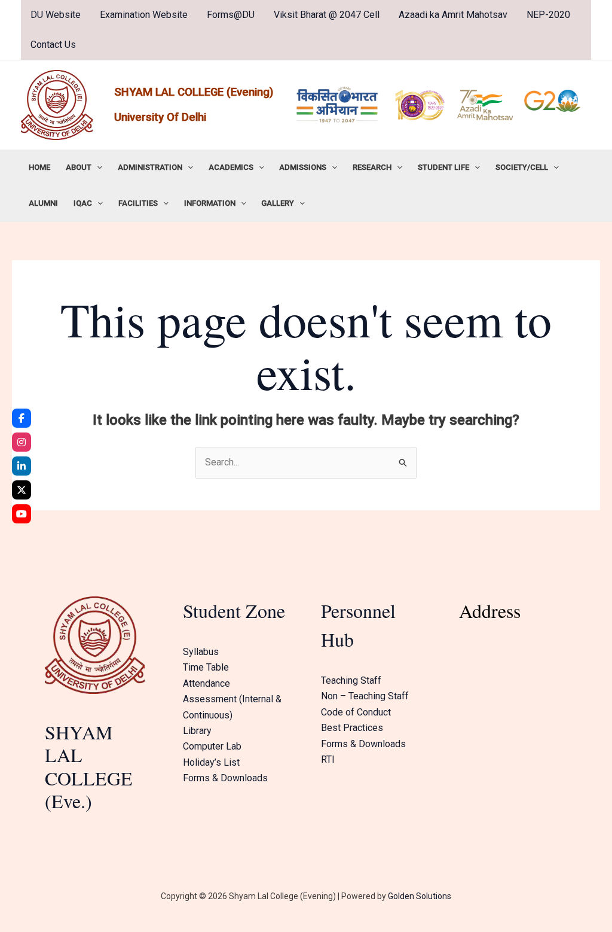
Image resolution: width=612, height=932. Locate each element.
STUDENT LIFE (443, 167)
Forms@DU (231, 14)
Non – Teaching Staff (365, 696)
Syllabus (201, 651)
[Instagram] (21, 442)
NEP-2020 (548, 14)
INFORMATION (209, 203)
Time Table (206, 667)
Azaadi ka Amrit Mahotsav (453, 14)
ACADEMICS (231, 167)
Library (197, 730)
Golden (401, 896)
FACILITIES (138, 203)
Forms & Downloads (225, 778)
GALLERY (277, 203)
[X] (21, 489)
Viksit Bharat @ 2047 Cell (327, 14)
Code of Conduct (356, 712)
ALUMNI (43, 203)
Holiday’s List (211, 762)
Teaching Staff (351, 680)
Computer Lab (212, 746)
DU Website (55, 14)
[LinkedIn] (21, 466)
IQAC (83, 203)
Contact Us (53, 44)
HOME (39, 167)
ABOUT (78, 167)
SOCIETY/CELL (521, 167)
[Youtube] (21, 513)
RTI (328, 759)
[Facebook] (21, 418)
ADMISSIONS (302, 167)
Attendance (206, 683)
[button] (96, 167)
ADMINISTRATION (150, 167)
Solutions (432, 896)
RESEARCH (372, 167)
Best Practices (352, 727)
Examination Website (144, 14)
